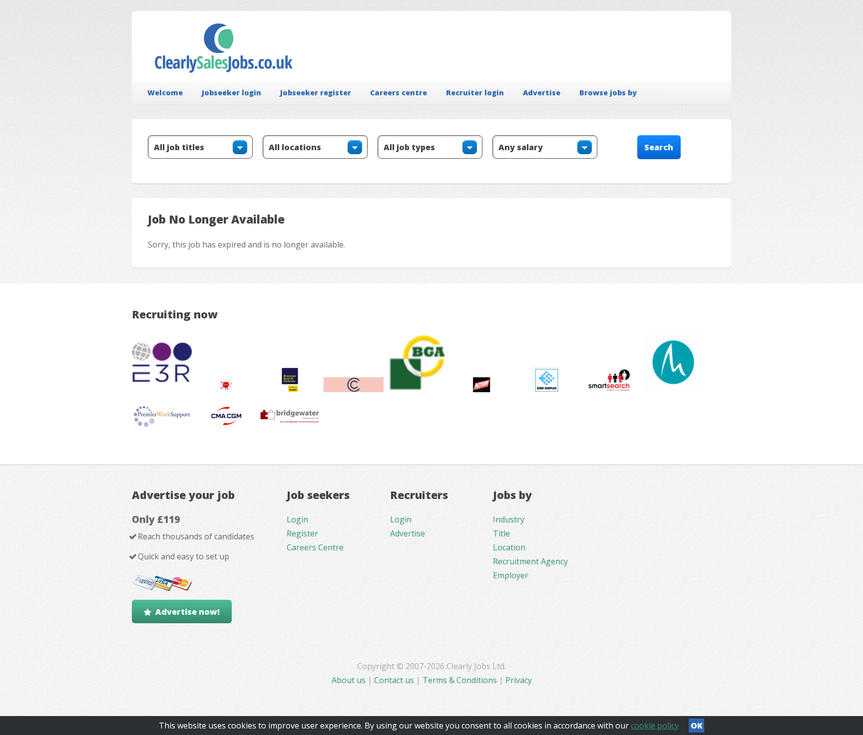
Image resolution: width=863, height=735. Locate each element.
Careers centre (398, 92)
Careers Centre (315, 547)
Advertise (541, 92)
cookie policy (655, 725)
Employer (510, 575)
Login (297, 519)
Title (501, 533)
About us (350, 680)
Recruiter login (475, 92)
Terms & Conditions (460, 680)
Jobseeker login (231, 92)
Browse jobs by (608, 92)
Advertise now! (187, 611)
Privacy (518, 680)
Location (509, 547)
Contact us (395, 680)
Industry (508, 519)
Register (302, 533)
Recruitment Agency (530, 561)
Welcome (165, 92)
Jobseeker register (315, 92)
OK (697, 725)
